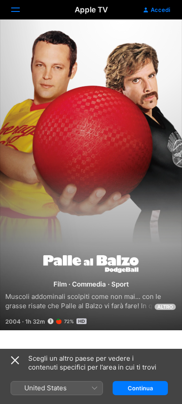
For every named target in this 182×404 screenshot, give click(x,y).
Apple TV (91, 9)
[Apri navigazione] (20, 9)
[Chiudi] (15, 360)
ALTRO (165, 307)
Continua (140, 388)
